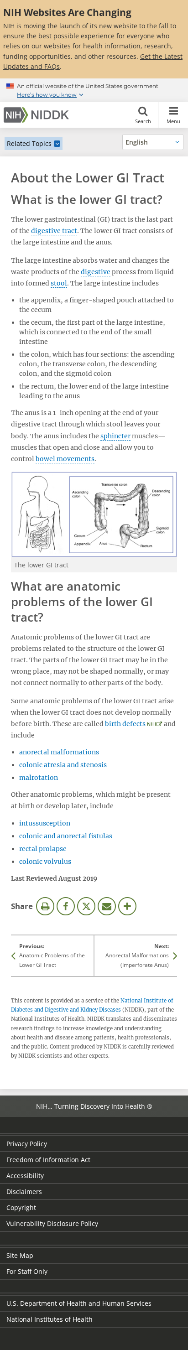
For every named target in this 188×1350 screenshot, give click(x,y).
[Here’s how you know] (94, 90)
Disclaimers (24, 1191)
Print (45, 906)
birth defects (125, 724)
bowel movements (65, 459)
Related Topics (29, 143)
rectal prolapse (43, 849)
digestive (95, 272)
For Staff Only (26, 1271)
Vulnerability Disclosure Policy (52, 1223)
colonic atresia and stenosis (63, 765)
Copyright (21, 1207)
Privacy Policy (26, 1143)
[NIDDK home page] (38, 115)
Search (143, 121)
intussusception (44, 823)
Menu (173, 121)
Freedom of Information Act (48, 1159)
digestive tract (54, 231)
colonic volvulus (45, 861)
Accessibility (25, 1175)
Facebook (66, 906)
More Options (127, 906)
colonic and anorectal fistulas (65, 836)
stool (59, 283)
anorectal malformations (59, 752)
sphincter (115, 436)
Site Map (19, 1255)
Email (107, 906)
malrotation (38, 778)
